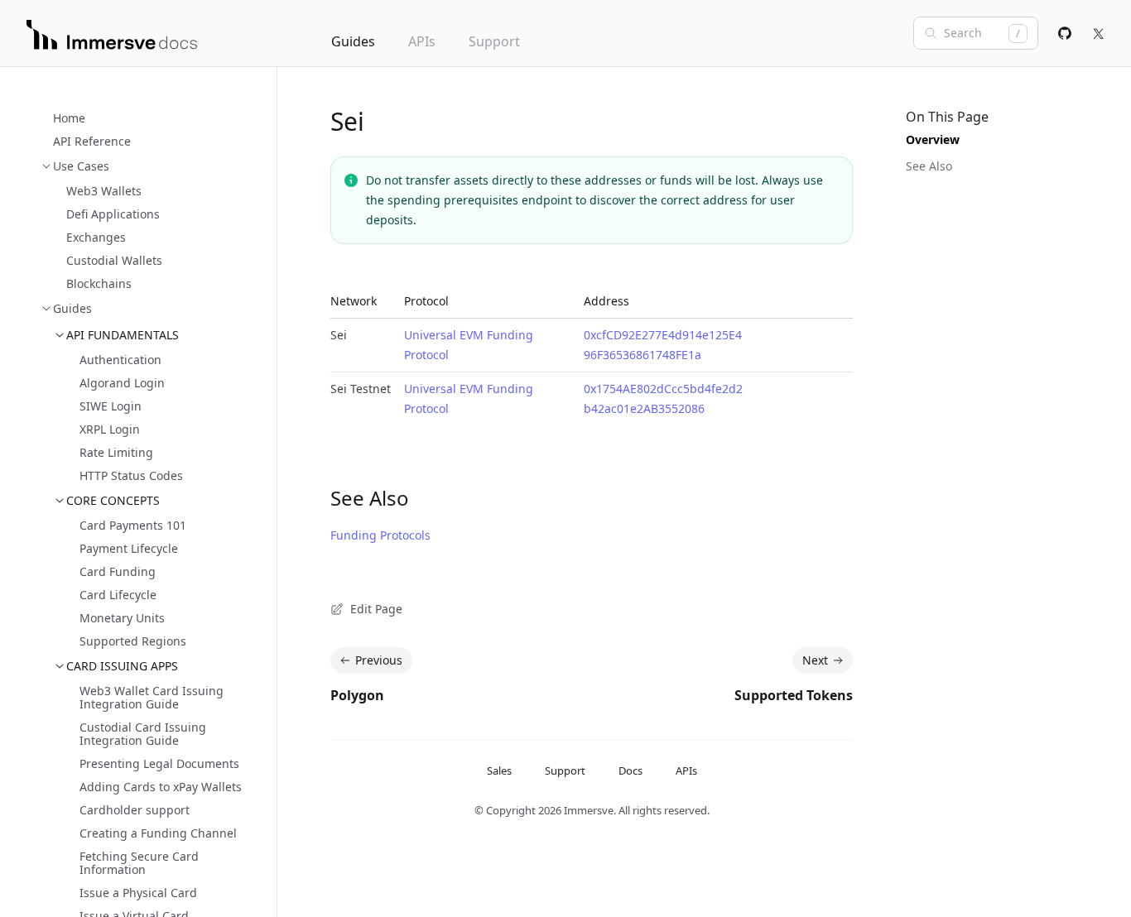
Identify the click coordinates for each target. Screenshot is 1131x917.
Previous (378, 660)
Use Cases (81, 166)
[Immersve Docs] (111, 35)
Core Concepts (113, 500)
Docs (630, 770)
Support (494, 41)
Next (815, 660)
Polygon (357, 695)
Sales (499, 770)
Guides (353, 41)
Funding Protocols (380, 535)
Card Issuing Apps (122, 666)
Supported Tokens (793, 695)
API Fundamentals (122, 335)
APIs (422, 41)
